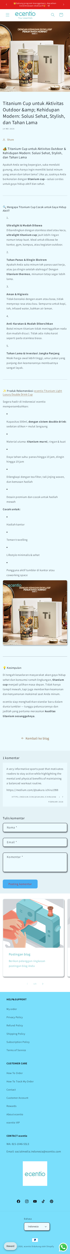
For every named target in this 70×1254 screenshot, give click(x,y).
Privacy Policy (15, 1017)
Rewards (12, 1106)
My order (12, 1009)
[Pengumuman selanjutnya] (63, 4)
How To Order (15, 1073)
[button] (7, 15)
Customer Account (17, 1098)
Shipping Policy (16, 1034)
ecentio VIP (13, 1122)
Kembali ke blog (37, 738)
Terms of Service (16, 1050)
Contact (11, 1089)
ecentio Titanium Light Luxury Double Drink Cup (32, 392)
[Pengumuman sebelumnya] (6, 4)
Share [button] (10, 139)
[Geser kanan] (42, 984)
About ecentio (15, 1114)
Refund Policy (15, 1025)
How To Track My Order (20, 1081)
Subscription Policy (18, 1042)
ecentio (27, 1246)
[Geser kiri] (27, 984)
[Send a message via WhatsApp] (63, 1247)
